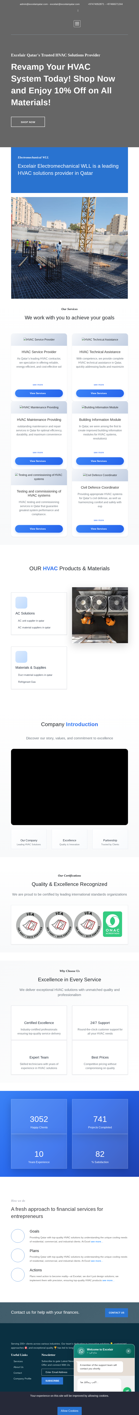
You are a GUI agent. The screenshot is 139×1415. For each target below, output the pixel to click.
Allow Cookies (69, 1410)
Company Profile (22, 1378)
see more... (97, 1241)
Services (18, 1361)
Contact (18, 1372)
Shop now (28, 122)
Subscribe (52, 1380)
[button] (77, 23)
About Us (18, 1367)
